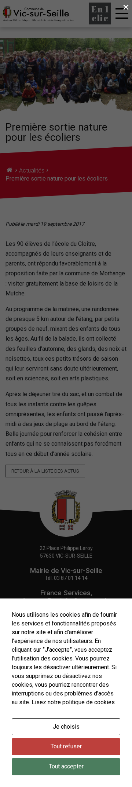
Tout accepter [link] (66, 766)
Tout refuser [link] (66, 746)
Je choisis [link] (66, 726)
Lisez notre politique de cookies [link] (73, 702)
